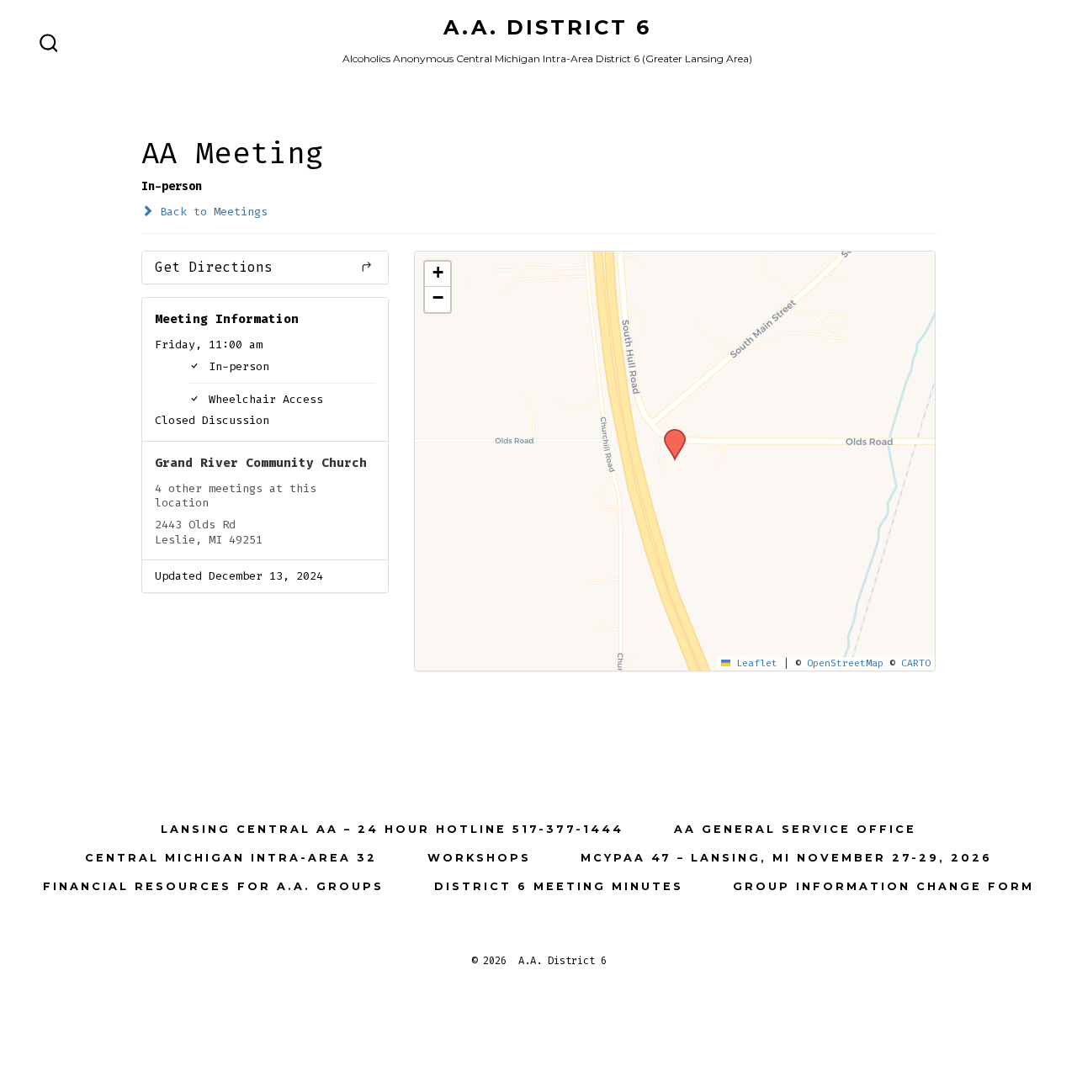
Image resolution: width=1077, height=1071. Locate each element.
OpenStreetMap (845, 663)
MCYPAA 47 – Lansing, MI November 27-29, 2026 (786, 857)
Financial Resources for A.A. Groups (213, 886)
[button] (669, 434)
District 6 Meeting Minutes (558, 886)
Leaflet (753, 663)
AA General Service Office (795, 829)
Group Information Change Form (883, 886)
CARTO (916, 663)
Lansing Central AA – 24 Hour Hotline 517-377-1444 (392, 829)
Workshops (479, 857)
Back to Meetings (210, 211)
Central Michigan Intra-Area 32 (231, 857)
